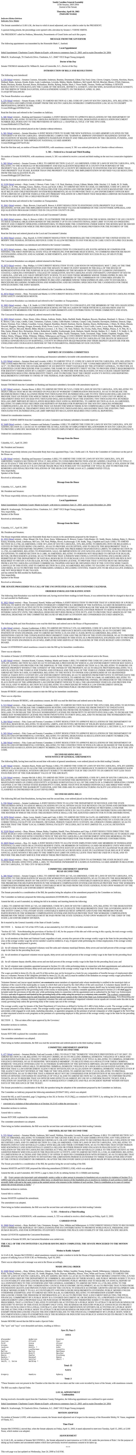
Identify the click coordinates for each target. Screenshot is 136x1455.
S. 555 (4, 1135)
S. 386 (4, 876)
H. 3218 (4, 831)
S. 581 (4, 133)
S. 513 (4, 705)
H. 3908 (4, 1225)
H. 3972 (4, 249)
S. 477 (4, 1054)
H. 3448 (4, 424)
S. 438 (4, 459)
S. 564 (4, 722)
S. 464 (4, 628)
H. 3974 (4, 294)
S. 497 (4, 766)
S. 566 (4, 743)
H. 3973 (4, 265)
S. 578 (4, 80)
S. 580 (4, 117)
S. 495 (4, 661)
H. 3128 (4, 184)
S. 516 (4, 777)
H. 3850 (4, 859)
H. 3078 (4, 817)
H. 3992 (4, 305)
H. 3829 (4, 843)
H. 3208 (4, 1271)
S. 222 (4, 361)
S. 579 (4, 101)
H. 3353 (4, 539)
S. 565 (4, 733)
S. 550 (4, 803)
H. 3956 (4, 238)
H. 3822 (4, 602)
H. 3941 (4, 205)
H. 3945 (4, 219)
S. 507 (4, 389)
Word (10, 80)
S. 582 (4, 163)
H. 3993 (4, 319)
